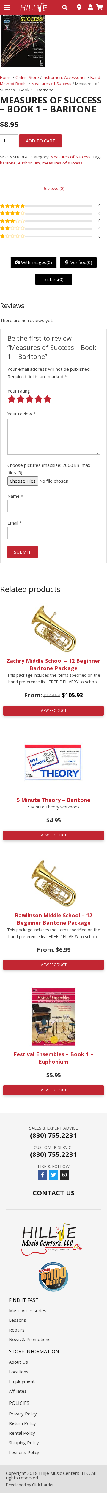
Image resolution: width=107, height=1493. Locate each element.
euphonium (29, 163)
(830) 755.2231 (53, 1135)
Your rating (18, 391)
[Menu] (7, 7)
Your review (21, 414)
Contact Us (54, 1192)
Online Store (27, 77)
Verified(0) (81, 262)
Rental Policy (22, 1433)
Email (14, 523)
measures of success (62, 163)
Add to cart (40, 141)
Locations (19, 1372)
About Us (18, 1362)
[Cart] (99, 7)
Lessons (17, 1320)
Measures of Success (51, 83)
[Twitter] (53, 1175)
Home (6, 77)
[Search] (65, 7)
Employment (22, 1381)
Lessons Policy (24, 1452)
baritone (8, 163)
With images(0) (36, 262)
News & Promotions (30, 1339)
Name (15, 496)
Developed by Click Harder (30, 1484)
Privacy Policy (23, 1414)
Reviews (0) (53, 188)
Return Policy (22, 1423)
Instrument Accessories (64, 77)
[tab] (53, 188)
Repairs (17, 1330)
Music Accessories (27, 1310)
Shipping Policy (24, 1442)
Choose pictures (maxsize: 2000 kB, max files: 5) (48, 468)
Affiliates (18, 1391)
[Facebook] (42, 1175)
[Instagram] (64, 1175)
